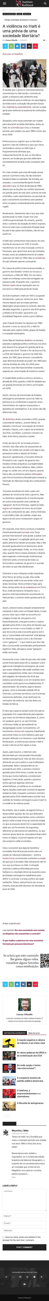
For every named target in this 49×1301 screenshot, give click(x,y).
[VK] (23, 46)
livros (12, 858)
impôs (13, 285)
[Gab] (6, 1277)
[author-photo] (24, 1011)
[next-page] (8, 1116)
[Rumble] (27, 1277)
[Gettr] (35, 46)
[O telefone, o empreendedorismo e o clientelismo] (9, 1093)
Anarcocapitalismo (15, 10)
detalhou (28, 340)
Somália (16, 127)
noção (42, 858)
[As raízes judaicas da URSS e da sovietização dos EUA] (9, 1055)
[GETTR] (13, 1277)
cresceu (17, 731)
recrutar (26, 532)
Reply (14, 1177)
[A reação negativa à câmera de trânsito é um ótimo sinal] (9, 1043)
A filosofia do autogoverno (30, 1103)
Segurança (27, 14)
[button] (4, 3)
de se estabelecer (28, 587)
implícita (10, 107)
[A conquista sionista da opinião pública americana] (9, 1080)
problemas (40, 258)
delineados (37, 474)
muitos (6, 858)
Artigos (19, 14)
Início (4, 10)
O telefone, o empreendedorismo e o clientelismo (29, 1093)
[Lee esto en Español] (13, 54)
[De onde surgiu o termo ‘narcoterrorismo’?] (9, 1068)
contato (26, 450)
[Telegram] (17, 46)
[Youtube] (24, 1284)
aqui (18, 923)
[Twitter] (5, 46)
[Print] (29, 46)
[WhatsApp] (11, 46)
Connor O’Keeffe (12, 40)
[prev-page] (4, 1116)
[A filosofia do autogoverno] (9, 1106)
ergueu (6, 508)
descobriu (7, 186)
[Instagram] (20, 1277)
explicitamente (24, 107)
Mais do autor (34, 1033)
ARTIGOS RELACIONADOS (14, 1033)
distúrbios (10, 419)
